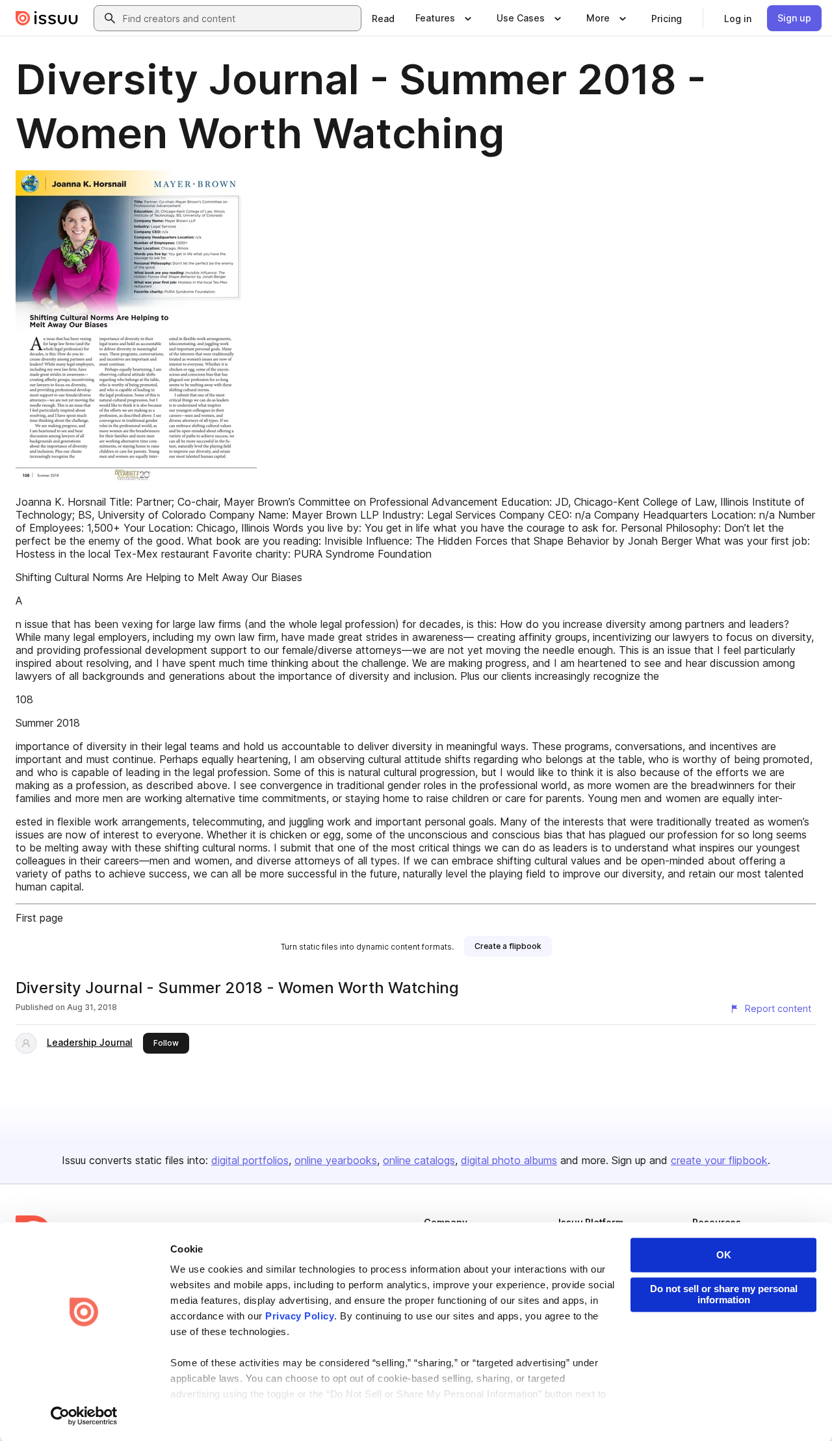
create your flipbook (719, 1160)
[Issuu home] (46, 18)
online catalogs (419, 1160)
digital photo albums (509, 1160)
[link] (383, 18)
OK (723, 1254)
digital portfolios (250, 1160)
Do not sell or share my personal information (724, 1294)
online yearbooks (335, 1160)
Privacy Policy (299, 1316)
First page (39, 917)
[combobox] (239, 18)
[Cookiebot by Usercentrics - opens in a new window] (84, 1415)
